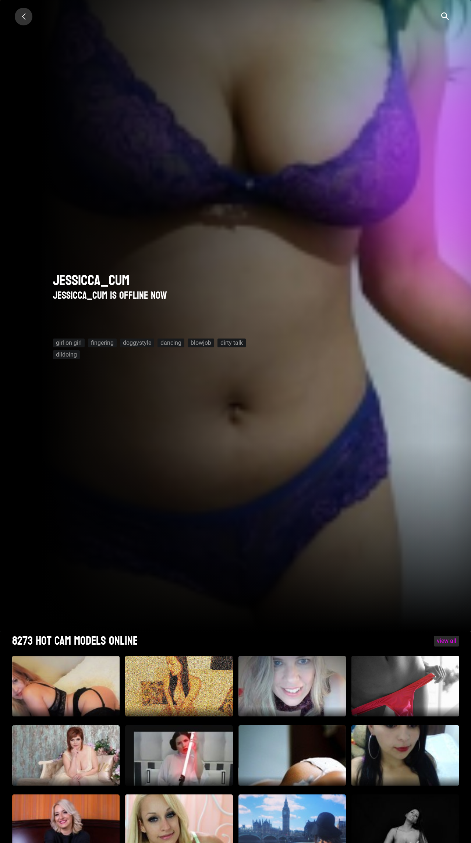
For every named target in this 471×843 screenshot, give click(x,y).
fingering (102, 342)
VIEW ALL (446, 640)
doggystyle (137, 342)
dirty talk (231, 342)
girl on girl (69, 342)
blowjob (201, 342)
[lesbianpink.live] (23, 16)
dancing (170, 342)
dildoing (66, 354)
